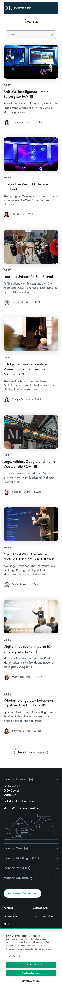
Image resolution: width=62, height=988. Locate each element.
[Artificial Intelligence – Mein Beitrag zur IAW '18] (31, 62)
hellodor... (19, 802)
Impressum (10, 916)
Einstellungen (31, 981)
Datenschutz (40, 908)
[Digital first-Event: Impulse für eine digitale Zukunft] (31, 616)
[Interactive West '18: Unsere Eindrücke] (31, 154)
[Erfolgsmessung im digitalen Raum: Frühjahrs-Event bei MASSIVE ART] (31, 334)
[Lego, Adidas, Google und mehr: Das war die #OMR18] (31, 432)
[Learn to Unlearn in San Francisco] (31, 247)
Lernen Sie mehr (13, 956)
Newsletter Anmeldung (22, 893)
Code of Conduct (43, 916)
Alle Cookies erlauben (31, 965)
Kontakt (8, 908)
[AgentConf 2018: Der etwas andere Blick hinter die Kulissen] (31, 524)
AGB (6, 924)
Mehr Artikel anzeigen (31, 752)
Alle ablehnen (31, 973)
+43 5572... (21, 808)
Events (7, 85)
